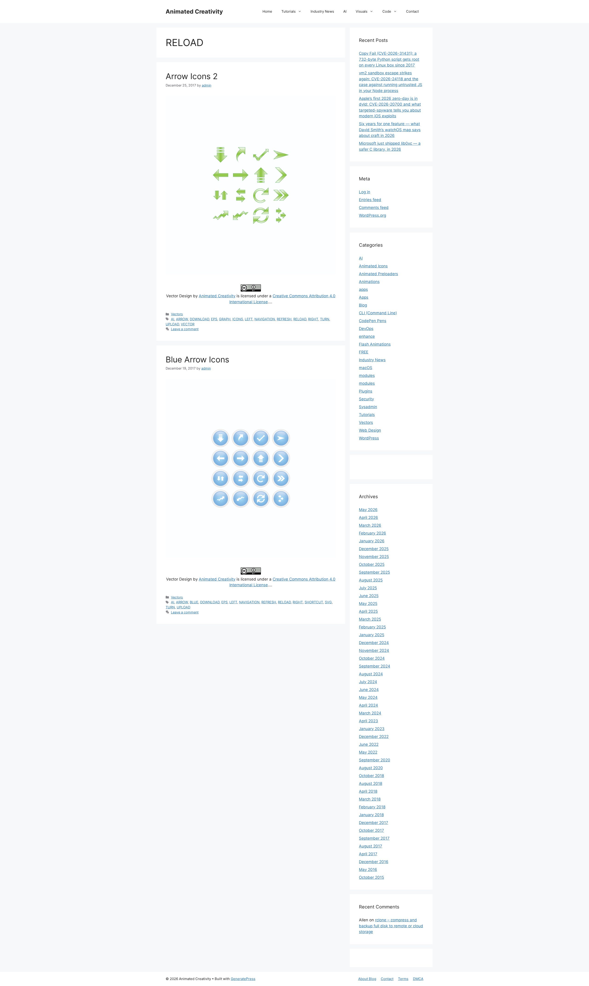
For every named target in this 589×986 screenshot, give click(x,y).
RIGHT (313, 319)
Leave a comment (185, 329)
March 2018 (370, 799)
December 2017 (373, 822)
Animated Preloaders (378, 274)
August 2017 (370, 846)
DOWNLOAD (199, 319)
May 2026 (368, 509)
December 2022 (374, 736)
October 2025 (371, 564)
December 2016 (373, 861)
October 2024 (372, 658)
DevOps (366, 328)
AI (344, 11)
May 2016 (368, 869)
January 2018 (371, 815)
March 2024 (370, 713)
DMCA (418, 979)
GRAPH (225, 319)
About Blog (367, 979)
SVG (328, 602)
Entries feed (370, 199)
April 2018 (368, 791)
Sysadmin (368, 407)
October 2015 (371, 877)
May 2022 (368, 752)
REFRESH (284, 319)
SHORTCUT (314, 602)
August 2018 (370, 783)
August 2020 (371, 768)
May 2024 (368, 697)
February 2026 (372, 533)
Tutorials (288, 11)
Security (366, 399)
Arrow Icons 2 (192, 76)
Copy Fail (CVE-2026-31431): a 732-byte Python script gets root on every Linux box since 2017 (389, 59)
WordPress (369, 438)
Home (267, 11)
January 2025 (371, 635)
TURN (324, 319)
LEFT (249, 319)
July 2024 (368, 682)
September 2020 (374, 760)
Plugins (365, 391)
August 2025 (371, 580)
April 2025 (368, 611)
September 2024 (374, 666)
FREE (363, 352)
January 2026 (371, 541)
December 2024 (374, 642)
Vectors (177, 314)
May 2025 (368, 603)
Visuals (361, 11)
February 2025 (372, 627)
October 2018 (371, 775)
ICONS (237, 319)
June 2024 (369, 689)
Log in (364, 192)
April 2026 (368, 517)
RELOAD (299, 319)
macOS (365, 367)
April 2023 (368, 721)
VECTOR (187, 324)
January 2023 (371, 728)
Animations (369, 281)
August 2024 (371, 674)
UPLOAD (172, 324)
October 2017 (371, 830)
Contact (412, 11)
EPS (214, 319)
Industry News (322, 11)
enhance (367, 336)
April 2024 (368, 705)
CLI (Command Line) (378, 313)
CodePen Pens (372, 320)
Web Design (370, 430)
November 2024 (374, 650)
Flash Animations (375, 344)
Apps (363, 297)
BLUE (194, 602)
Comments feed (374, 207)
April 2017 (368, 854)
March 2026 (370, 525)
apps (363, 289)
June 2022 (368, 744)
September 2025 (374, 572)
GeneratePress (243, 979)
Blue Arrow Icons (197, 359)
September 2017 (374, 838)
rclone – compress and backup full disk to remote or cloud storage (391, 926)
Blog (363, 305)
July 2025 (368, 588)
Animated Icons (373, 266)
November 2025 (374, 556)
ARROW (182, 319)
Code (386, 11)
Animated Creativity (194, 11)
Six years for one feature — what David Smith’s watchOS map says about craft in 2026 (390, 129)
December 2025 (374, 548)
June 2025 (368, 595)
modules (367, 375)
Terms (403, 979)
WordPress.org (372, 215)
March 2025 (370, 619)
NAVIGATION (264, 319)
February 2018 (372, 807)
